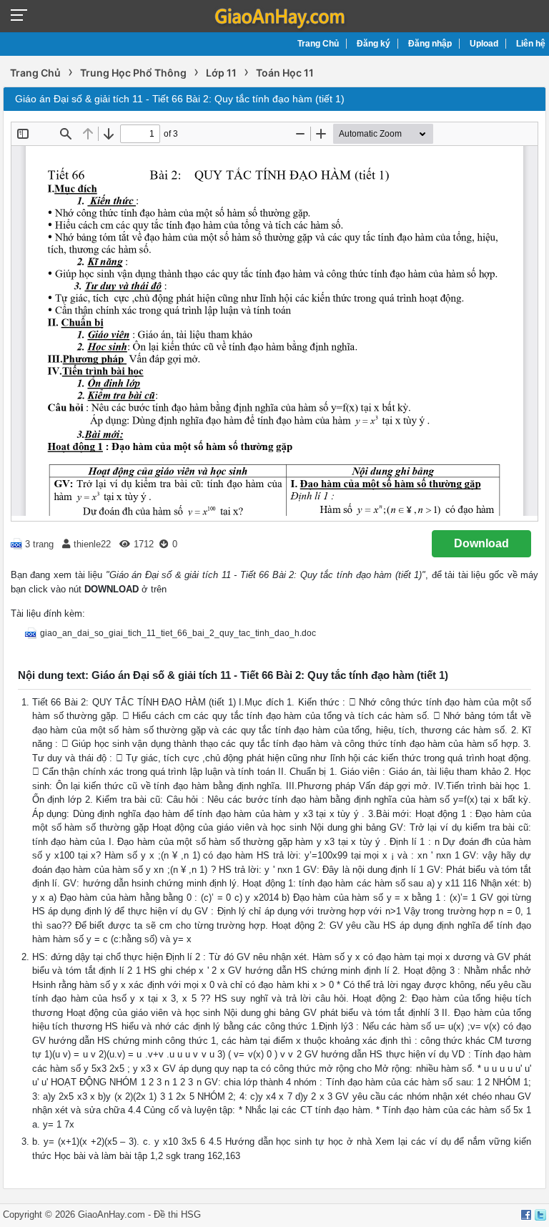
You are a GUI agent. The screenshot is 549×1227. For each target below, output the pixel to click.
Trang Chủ (318, 44)
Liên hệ (530, 44)
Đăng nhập (430, 44)
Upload (484, 44)
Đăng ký (373, 44)
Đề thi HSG (177, 1214)
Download (481, 543)
